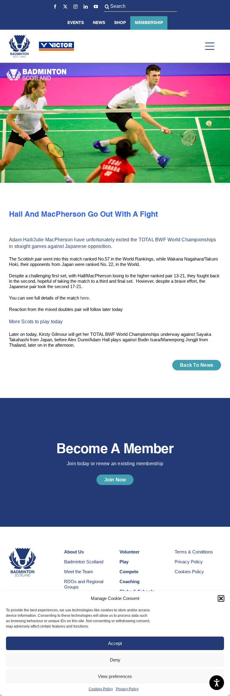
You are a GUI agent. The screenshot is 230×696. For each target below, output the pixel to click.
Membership (149, 23)
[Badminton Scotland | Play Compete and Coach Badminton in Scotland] (19, 37)
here (84, 297)
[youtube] (96, 7)
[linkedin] (86, 7)
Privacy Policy (127, 689)
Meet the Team (78, 571)
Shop (120, 23)
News (99, 23)
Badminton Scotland (83, 561)
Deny (115, 659)
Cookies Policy (101, 689)
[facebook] (55, 7)
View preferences (115, 676)
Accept (115, 643)
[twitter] (65, 7)
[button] (221, 598)
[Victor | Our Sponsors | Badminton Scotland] (56, 44)
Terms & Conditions (194, 551)
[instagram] (75, 7)
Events (75, 23)
